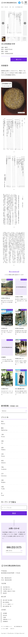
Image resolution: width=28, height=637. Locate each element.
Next (25, 23)
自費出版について (7, 619)
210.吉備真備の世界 (19, 388)
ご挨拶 (4, 617)
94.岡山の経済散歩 (19, 328)
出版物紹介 (5, 621)
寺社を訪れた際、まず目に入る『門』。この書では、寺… (7, 332)
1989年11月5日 (9, 386)
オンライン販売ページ (8, 604)
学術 (3, 468)
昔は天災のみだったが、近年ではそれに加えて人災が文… (7, 393)
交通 (3, 487)
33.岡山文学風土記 (5, 298)
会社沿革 (5, 615)
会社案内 (3, 609)
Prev (3, 23)
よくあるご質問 (4, 628)
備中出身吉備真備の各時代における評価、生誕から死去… (21, 393)
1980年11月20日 (23, 326)
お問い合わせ (9, 550)
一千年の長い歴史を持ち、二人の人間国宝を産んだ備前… (7, 361)
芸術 (2, 442)
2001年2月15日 (23, 386)
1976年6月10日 (23, 356)
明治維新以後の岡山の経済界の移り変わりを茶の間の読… (21, 332)
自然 (3, 455)
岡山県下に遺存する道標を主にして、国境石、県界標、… (21, 363)
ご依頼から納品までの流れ (9, 591)
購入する (18, 59)
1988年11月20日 (9, 326)
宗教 (3, 481)
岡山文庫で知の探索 (7, 600)
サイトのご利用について (6, 626)
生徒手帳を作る (6, 587)
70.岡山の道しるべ (19, 358)
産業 (3, 461)
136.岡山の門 (4, 328)
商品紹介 (5, 593)
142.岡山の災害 (4, 388)
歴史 (3, 422)
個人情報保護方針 (18, 626)
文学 (4, 474)
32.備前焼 (3, 357)
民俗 (3, 448)
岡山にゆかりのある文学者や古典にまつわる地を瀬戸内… (7, 302)
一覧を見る (3, 410)
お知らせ (12, 628)
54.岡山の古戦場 (19, 296)
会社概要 (5, 613)
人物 (3, 435)
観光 (4, 429)
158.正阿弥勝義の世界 (8, 44)
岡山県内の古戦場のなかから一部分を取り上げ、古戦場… (21, 301)
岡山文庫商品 (6, 602)
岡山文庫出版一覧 (7, 606)
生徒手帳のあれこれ (7, 589)
